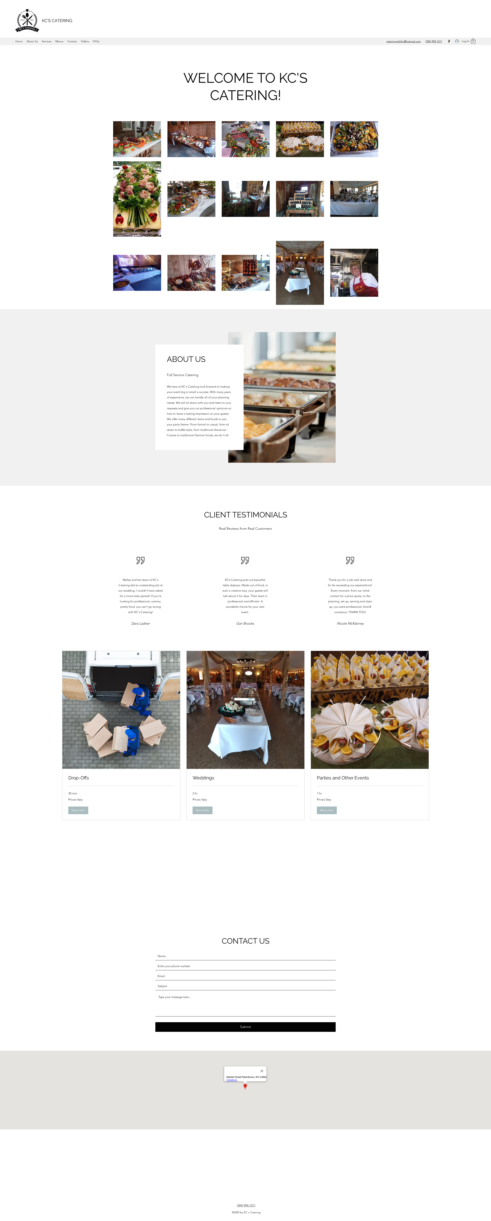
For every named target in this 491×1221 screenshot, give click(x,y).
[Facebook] (449, 41)
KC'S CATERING (57, 20)
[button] (473, 41)
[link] (121, 778)
